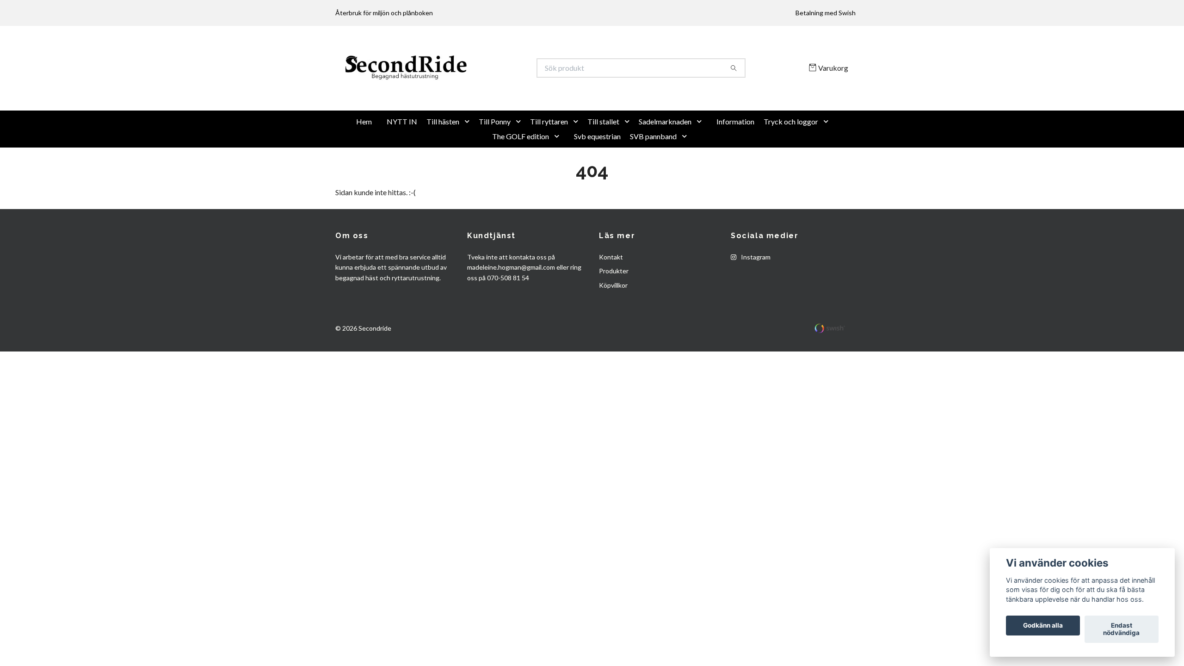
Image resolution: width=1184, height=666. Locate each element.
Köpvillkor (613, 315)
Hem (364, 151)
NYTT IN (402, 151)
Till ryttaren (549, 151)
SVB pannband (653, 166)
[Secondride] (464, 83)
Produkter (614, 301)
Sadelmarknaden (665, 151)
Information (735, 151)
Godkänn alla (1043, 625)
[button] (469, 152)
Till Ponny (495, 151)
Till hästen (442, 151)
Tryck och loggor (791, 151)
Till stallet (603, 151)
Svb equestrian (597, 166)
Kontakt (611, 287)
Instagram (755, 287)
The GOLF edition (520, 166)
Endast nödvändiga (1121, 629)
